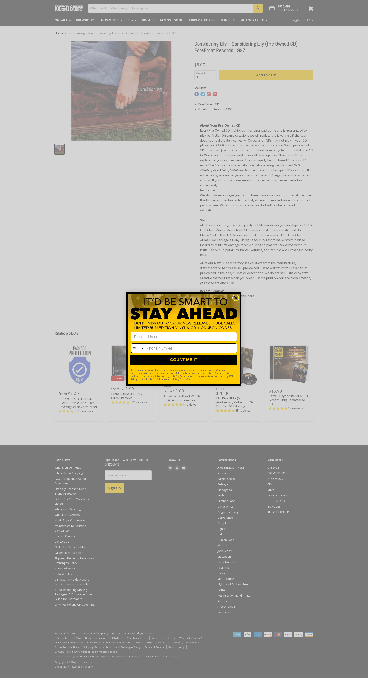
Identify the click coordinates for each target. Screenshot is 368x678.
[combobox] (138, 348)
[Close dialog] (236, 298)
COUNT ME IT (183, 359)
